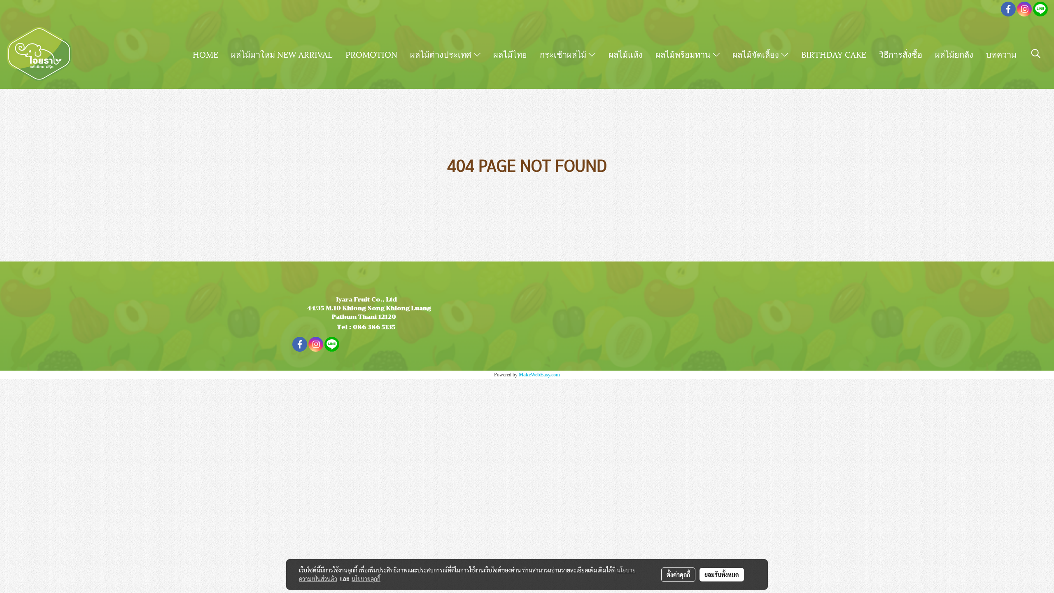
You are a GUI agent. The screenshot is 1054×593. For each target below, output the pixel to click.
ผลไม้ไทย (510, 54)
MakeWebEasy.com (539, 375)
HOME (205, 54)
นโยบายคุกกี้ (366, 578)
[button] (1036, 53)
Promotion (371, 54)
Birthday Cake (833, 54)
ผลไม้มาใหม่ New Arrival (282, 54)
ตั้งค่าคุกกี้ (678, 574)
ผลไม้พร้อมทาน (684, 54)
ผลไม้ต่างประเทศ (441, 54)
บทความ (1001, 54)
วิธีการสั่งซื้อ (900, 54)
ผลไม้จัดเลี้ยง (756, 54)
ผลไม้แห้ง (626, 54)
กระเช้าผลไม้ (564, 54)
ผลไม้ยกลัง (954, 54)
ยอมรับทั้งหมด (721, 574)
